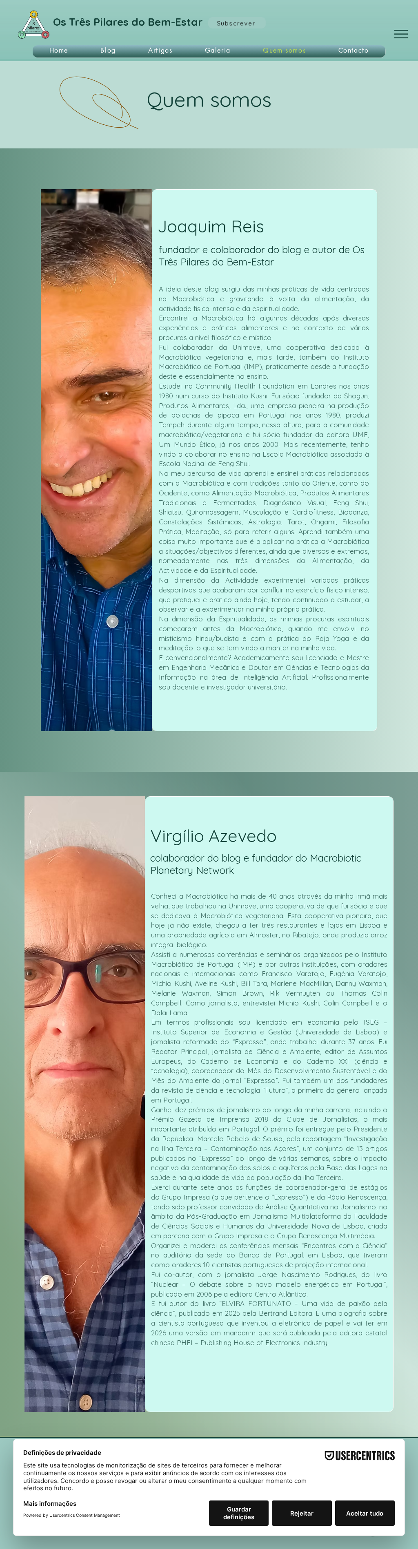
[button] (401, 34)
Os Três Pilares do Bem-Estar (128, 22)
